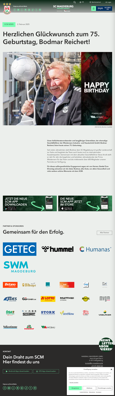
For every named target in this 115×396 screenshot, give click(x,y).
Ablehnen (89, 388)
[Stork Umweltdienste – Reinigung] (48, 313)
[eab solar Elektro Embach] (67, 285)
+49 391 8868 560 (97, 366)
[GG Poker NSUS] (29, 299)
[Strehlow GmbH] (67, 313)
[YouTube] (18, 9)
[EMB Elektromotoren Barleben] (86, 285)
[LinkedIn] (39, 9)
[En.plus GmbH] (104, 285)
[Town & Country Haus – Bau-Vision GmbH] (86, 313)
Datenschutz (92, 392)
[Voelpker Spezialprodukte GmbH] (104, 313)
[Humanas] (95, 249)
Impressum (98, 392)
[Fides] (10, 299)
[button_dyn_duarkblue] (104, 8)
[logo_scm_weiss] (7, 8)
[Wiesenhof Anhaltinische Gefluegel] (29, 327)
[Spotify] (29, 9)
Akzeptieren (75, 388)
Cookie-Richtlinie (84, 392)
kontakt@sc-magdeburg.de (94, 363)
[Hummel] (57, 249)
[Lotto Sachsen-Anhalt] (48, 299)
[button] (111, 369)
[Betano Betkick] (10, 285)
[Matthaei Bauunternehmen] (67, 299)
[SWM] (19, 266)
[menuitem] (83, 2)
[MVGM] (104, 299)
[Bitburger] (29, 285)
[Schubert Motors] (29, 313)
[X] (36, 9)
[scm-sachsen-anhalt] (63, 8)
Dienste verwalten (74, 382)
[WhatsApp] (21, 9)
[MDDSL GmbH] (86, 299)
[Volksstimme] (10, 327)
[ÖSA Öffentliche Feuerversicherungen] (10, 313)
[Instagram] (14, 9)
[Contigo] (48, 285)
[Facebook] (25, 9)
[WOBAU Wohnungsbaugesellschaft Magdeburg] (48, 327)
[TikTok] (32, 9)
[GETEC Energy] (19, 249)
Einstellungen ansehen (104, 388)
